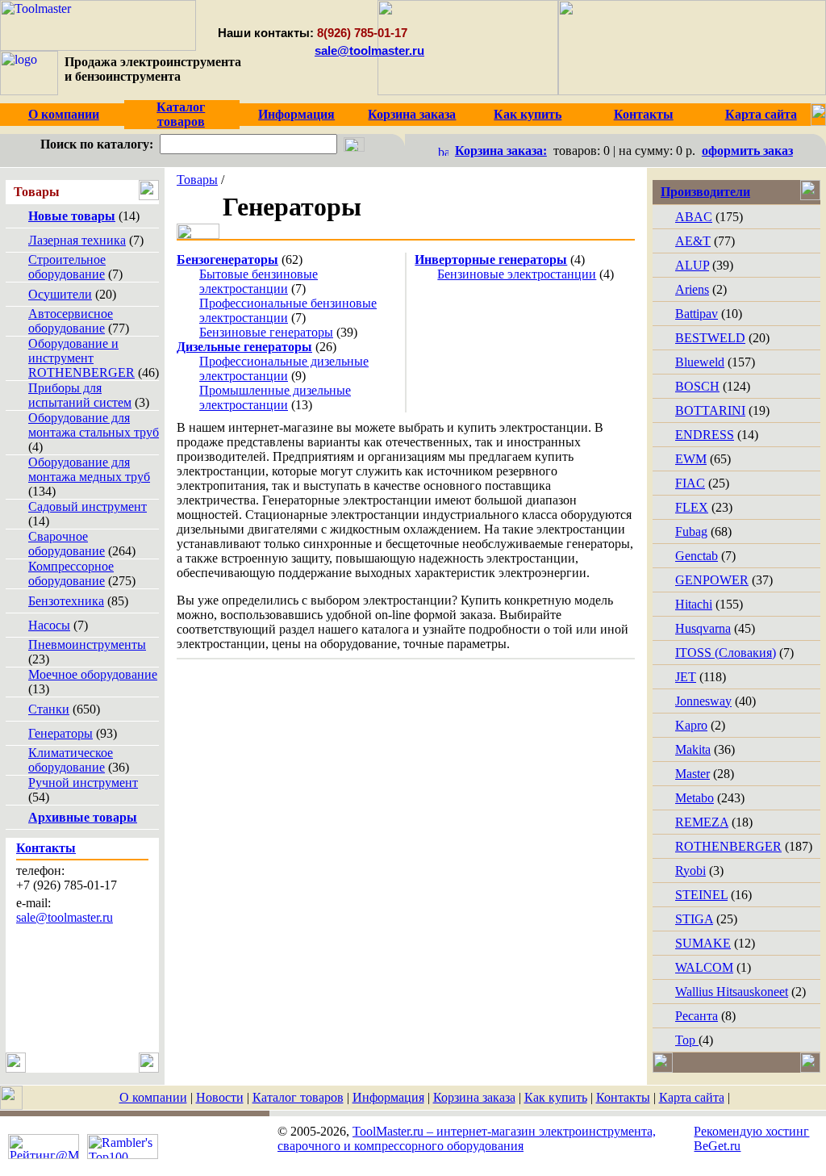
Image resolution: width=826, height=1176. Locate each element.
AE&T (693, 241)
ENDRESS (704, 435)
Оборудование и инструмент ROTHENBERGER (81, 358)
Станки (48, 709)
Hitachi (693, 604)
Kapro (691, 725)
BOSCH (697, 386)
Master (692, 774)
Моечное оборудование (92, 674)
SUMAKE (703, 943)
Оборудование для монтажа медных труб (89, 469)
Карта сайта (691, 1097)
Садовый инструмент (87, 506)
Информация (388, 1097)
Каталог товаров (298, 1097)
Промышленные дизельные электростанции (275, 397)
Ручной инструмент (83, 782)
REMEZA (701, 822)
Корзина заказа (474, 1097)
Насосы (49, 625)
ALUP (692, 265)
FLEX (691, 507)
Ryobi (690, 870)
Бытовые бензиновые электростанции (258, 281)
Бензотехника (66, 601)
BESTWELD (710, 338)
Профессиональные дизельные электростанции (284, 368)
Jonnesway (703, 701)
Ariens (692, 289)
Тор (687, 1040)
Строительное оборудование (67, 267)
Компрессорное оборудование (71, 573)
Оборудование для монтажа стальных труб (93, 425)
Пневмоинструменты (87, 644)
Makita (693, 749)
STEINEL (701, 895)
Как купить (555, 1097)
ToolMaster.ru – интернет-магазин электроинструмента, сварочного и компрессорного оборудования (466, 1138)
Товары (197, 179)
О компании (153, 1097)
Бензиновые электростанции (516, 274)
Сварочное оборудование (66, 543)
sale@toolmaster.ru (369, 50)
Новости (220, 1097)
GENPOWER (712, 580)
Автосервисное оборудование (70, 321)
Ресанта (696, 1016)
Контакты (623, 1097)
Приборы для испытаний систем (79, 395)
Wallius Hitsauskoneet (731, 991)
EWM (691, 459)
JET (685, 677)
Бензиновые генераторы (266, 332)
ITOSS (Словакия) (725, 652)
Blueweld (699, 362)
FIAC (690, 483)
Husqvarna (703, 628)
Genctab (696, 556)
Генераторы (60, 733)
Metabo (694, 798)
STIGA (694, 919)
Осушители (60, 294)
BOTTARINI (710, 410)
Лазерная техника (77, 240)
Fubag (691, 531)
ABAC (693, 217)
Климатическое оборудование (70, 760)
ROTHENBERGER (728, 846)
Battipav (696, 313)
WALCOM (704, 967)
